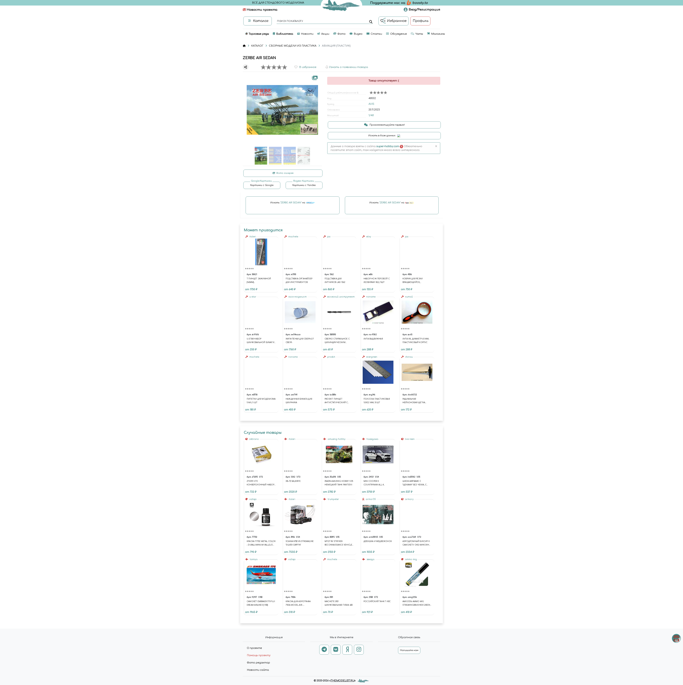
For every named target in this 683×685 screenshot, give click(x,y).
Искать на (288, 203)
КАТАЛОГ (257, 45)
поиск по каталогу (290, 21)
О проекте (254, 648)
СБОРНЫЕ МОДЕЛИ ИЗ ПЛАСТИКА (292, 45)
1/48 (371, 115)
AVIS (371, 104)
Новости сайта (258, 670)
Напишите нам (409, 650)
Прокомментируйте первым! (387, 125)
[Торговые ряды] (676, 638)
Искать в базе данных (382, 135)
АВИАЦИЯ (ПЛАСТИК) (336, 45)
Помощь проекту (259, 655)
